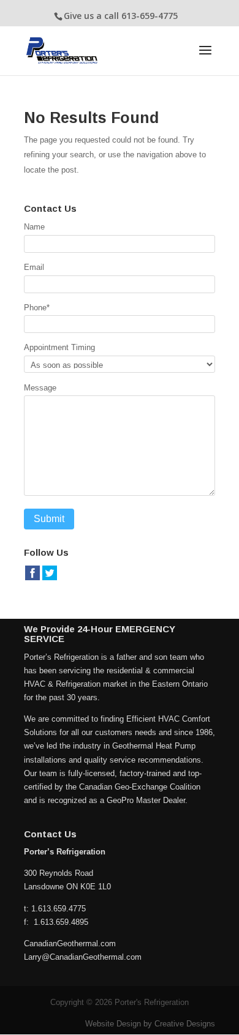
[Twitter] (49, 578)
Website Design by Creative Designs (150, 1023)
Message (40, 387)
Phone (37, 307)
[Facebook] (32, 578)
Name (34, 226)
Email (34, 267)
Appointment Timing (59, 347)
